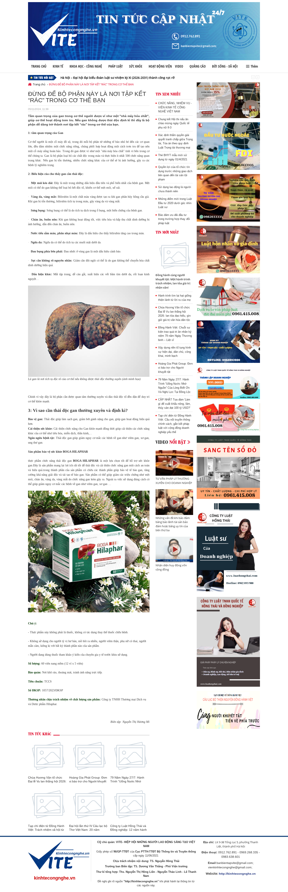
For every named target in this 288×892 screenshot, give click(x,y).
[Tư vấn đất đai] (228, 417)
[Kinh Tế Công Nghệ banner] (144, 31)
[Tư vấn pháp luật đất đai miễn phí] (228, 297)
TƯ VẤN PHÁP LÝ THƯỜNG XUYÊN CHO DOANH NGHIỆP (174, 481)
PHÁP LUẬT (115, 66)
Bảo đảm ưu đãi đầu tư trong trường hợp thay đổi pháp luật (174, 219)
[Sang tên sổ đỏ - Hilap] (228, 467)
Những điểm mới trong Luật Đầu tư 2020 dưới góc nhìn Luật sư (175, 203)
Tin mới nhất (167, 232)
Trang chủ (38, 66)
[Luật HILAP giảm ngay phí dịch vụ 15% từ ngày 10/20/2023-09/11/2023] (228, 100)
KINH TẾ (58, 66)
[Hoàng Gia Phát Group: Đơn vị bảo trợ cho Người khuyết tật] (88, 755)
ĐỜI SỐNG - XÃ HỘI (225, 66)
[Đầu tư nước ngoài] (228, 146)
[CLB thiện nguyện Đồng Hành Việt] (228, 710)
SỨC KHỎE (135, 66)
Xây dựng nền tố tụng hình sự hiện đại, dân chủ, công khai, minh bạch (174, 351)
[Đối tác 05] (228, 641)
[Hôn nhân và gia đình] (228, 249)
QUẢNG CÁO (198, 66)
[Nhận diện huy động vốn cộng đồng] (174, 549)
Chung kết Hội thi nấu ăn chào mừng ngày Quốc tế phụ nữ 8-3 (173, 123)
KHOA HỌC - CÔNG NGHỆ (86, 66)
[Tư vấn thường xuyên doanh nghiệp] (228, 198)
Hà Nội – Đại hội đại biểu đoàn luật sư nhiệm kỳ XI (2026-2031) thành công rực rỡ (118, 78)
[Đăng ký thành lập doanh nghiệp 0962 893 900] (228, 341)
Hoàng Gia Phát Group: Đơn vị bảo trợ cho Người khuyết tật (88, 781)
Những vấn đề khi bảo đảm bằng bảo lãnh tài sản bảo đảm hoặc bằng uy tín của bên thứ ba (173, 524)
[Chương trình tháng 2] (228, 383)
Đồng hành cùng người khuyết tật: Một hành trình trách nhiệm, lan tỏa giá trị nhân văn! (173, 281)
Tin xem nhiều (168, 94)
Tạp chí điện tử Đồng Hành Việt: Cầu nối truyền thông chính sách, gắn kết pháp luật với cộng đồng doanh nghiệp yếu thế (174, 424)
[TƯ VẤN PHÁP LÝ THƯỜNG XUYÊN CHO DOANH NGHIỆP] (174, 463)
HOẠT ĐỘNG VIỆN (160, 66)
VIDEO (179, 66)
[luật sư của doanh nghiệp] (228, 548)
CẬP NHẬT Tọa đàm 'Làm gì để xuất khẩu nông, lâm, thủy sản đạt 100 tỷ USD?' (174, 403)
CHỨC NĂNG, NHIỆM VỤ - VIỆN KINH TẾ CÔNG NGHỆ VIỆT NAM (175, 107)
